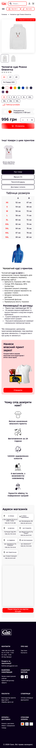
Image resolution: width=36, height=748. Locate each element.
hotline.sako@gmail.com (10, 666)
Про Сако (24, 650)
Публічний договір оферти (8, 681)
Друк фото (5, 700)
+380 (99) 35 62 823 (8, 650)
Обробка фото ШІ (7, 702)
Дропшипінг (25, 700)
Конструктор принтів (9, 697)
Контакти (24, 652)
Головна (4, 14)
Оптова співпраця (27, 697)
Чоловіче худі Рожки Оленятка (20, 14)
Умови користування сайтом (9, 677)
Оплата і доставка (8, 723)
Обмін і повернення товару (8, 726)
